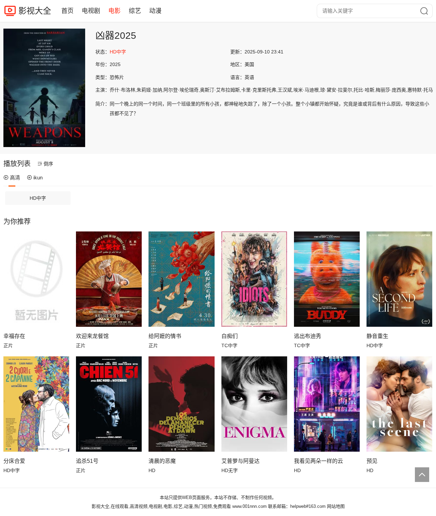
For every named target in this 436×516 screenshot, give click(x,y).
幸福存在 (14, 336)
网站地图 (336, 506)
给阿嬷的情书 (165, 336)
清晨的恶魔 (162, 461)
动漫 (155, 10)
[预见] (399, 404)
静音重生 (377, 336)
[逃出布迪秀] (327, 279)
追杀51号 (87, 461)
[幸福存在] (36, 279)
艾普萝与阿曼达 (240, 461)
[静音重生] (399, 279)
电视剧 (91, 10)
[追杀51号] (109, 404)
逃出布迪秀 (307, 336)
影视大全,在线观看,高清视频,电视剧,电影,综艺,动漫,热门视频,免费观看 (161, 506)
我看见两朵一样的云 (318, 461)
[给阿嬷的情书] (181, 279)
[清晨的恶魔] (181, 404)
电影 (114, 10)
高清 (15, 177)
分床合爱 (14, 461)
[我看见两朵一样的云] (327, 404)
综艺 (135, 10)
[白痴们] (254, 279)
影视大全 (34, 10)
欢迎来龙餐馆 (92, 336)
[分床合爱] (36, 404)
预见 (372, 461)
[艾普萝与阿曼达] (254, 404)
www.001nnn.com (249, 506)
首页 (67, 10)
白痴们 (229, 336)
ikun (38, 177)
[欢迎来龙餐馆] (109, 279)
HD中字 (38, 198)
